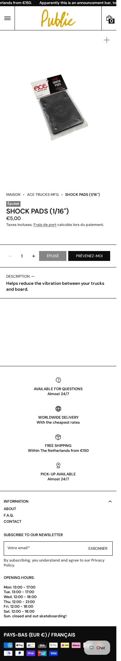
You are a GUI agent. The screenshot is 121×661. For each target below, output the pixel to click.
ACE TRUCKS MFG (43, 194)
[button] (7, 18)
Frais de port (45, 224)
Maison (13, 194)
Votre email (17, 548)
